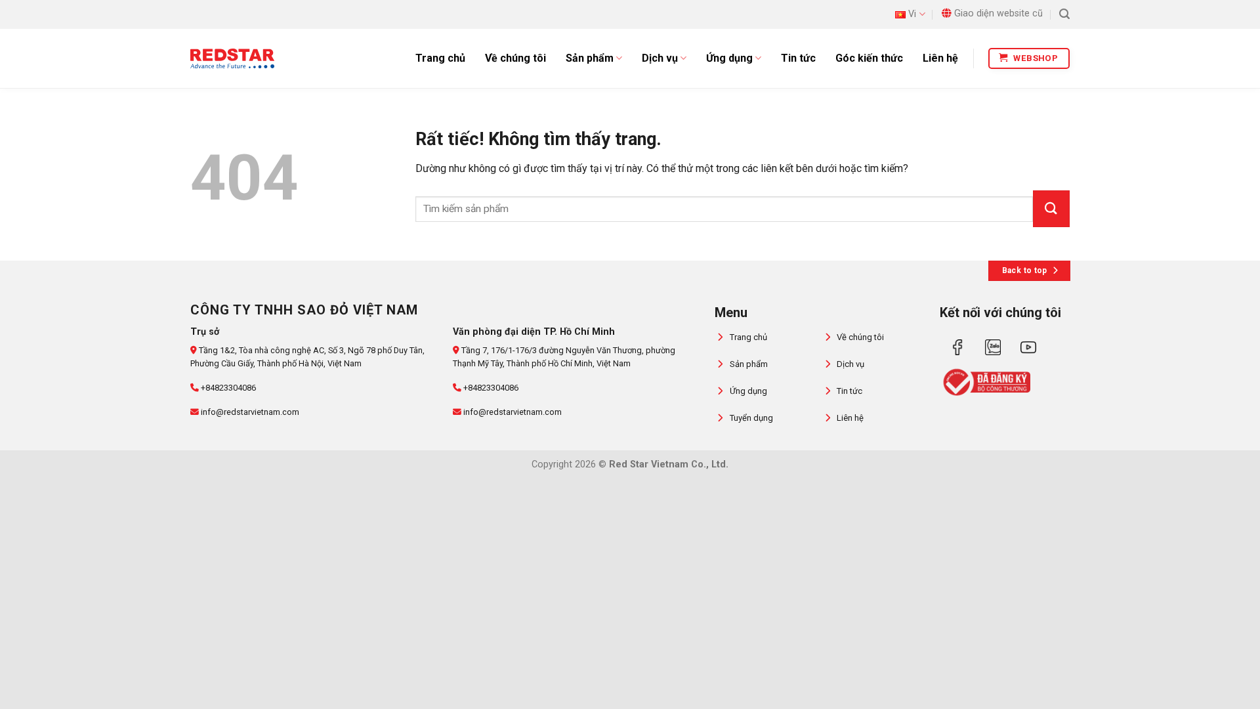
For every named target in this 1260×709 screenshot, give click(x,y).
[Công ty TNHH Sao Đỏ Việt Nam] (232, 58)
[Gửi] (1051, 208)
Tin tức (798, 58)
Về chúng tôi (515, 58)
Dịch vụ (660, 58)
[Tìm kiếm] (1064, 14)
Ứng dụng (729, 58)
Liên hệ (940, 58)
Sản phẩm (590, 58)
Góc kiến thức (869, 58)
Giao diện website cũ (998, 13)
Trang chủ (440, 58)
